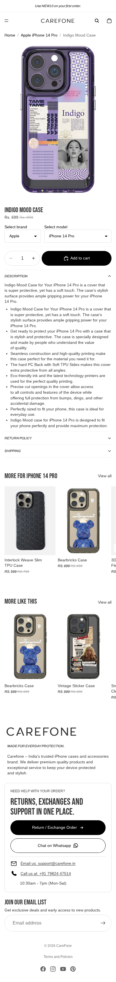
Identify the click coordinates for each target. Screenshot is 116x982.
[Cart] (109, 20)
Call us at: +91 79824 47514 (46, 874)
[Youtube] (63, 969)
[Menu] (6, 20)
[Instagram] (53, 969)
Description (16, 276)
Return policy (18, 438)
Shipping (13, 451)
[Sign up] (103, 923)
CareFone (64, 946)
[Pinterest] (73, 969)
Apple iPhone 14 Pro (39, 35)
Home (10, 35)
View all (104, 476)
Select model (55, 227)
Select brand (16, 227)
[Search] (97, 20)
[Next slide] (105, 533)
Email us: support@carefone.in (48, 863)
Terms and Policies (58, 957)
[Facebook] (43, 969)
